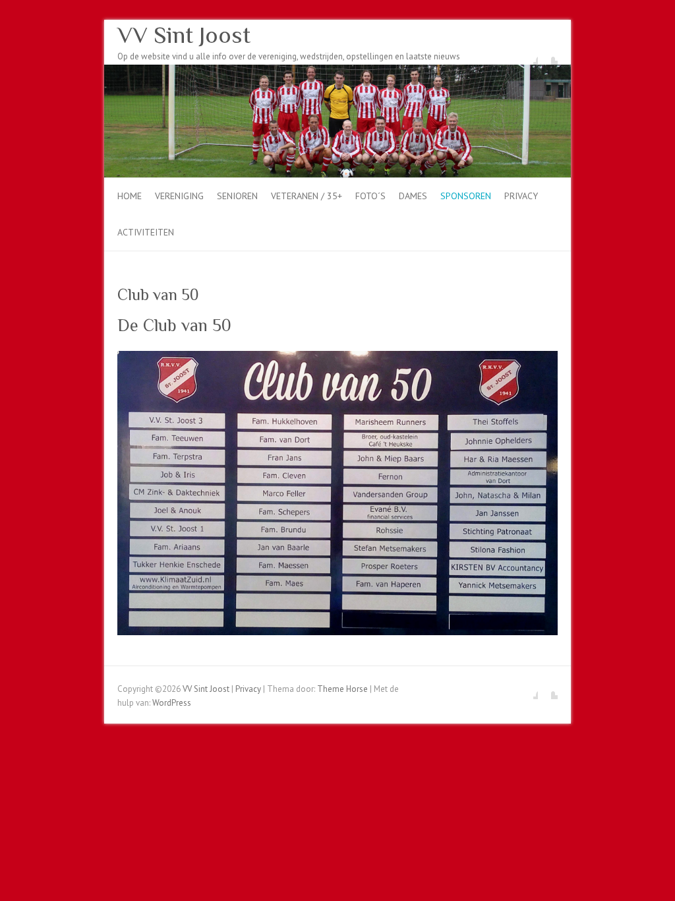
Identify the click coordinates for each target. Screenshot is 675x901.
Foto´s (370, 196)
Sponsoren (465, 196)
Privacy (521, 196)
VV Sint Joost (183, 35)
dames (413, 196)
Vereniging (179, 196)
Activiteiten (145, 232)
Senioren (237, 196)
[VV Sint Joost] (337, 71)
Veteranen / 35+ (306, 196)
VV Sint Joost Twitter (548, 55)
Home (129, 196)
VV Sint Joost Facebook (528, 55)
